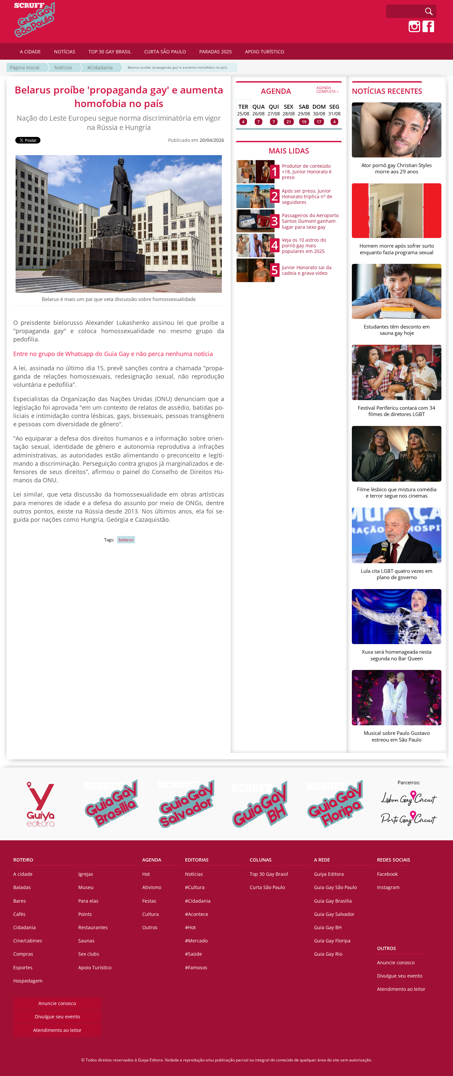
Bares (19, 901)
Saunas (86, 940)
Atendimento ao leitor (57, 1030)
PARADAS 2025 (215, 51)
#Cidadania (100, 67)
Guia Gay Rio (328, 954)
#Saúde (193, 954)
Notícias (63, 67)
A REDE (322, 860)
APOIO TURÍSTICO (264, 51)
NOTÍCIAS (64, 51)
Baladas (22, 887)
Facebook (387, 874)
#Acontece (196, 914)
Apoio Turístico (94, 967)
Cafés (19, 914)
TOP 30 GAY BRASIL (110, 51)
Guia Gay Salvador (334, 914)
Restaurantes (93, 927)
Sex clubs (88, 954)
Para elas (88, 901)
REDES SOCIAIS (393, 860)
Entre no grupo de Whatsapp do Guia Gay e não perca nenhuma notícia (113, 354)
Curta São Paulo (267, 887)
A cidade (22, 874)
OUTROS (386, 948)
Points (85, 914)
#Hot (190, 927)
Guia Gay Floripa (332, 940)
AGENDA (300, 90)
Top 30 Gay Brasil (269, 874)
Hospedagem (27, 981)
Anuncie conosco (57, 1003)
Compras (23, 954)
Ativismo (151, 887)
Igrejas (85, 874)
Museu (86, 887)
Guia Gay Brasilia (333, 901)
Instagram (388, 887)
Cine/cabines (27, 940)
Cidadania (24, 927)
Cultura (150, 914)
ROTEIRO (23, 860)
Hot (146, 874)
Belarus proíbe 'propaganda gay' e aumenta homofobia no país (177, 67)
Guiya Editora (329, 874)
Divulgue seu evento (57, 1016)
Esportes (22, 967)
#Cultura (195, 887)
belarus (126, 540)
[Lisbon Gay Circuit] (409, 798)
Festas (149, 901)
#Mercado (196, 940)
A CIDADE (30, 51)
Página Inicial (24, 67)
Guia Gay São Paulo (335, 887)
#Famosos (196, 967)
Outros (150, 927)
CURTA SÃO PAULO (165, 51)
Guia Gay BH (328, 927)
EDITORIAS (197, 860)
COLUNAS (261, 860)
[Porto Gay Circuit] (409, 818)
